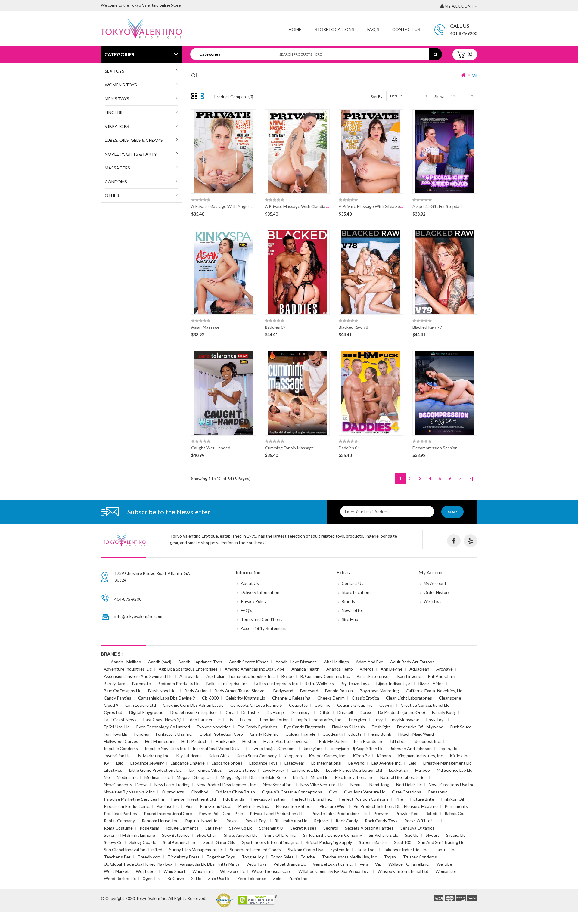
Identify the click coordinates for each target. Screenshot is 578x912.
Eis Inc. (246, 719)
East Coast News (120, 719)
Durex (365, 712)
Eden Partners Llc (204, 719)
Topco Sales (282, 856)
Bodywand (283, 690)
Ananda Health (305, 669)
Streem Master (373, 842)
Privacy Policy (253, 601)
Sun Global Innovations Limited (133, 849)
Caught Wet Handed (210, 447)
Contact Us (406, 29)
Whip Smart (174, 871)
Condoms (116, 181)
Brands (348, 601)
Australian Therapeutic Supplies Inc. (240, 676)
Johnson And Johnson (411, 748)
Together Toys (221, 856)
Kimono (384, 755)
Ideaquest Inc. (427, 741)
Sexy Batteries (176, 835)
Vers (363, 864)
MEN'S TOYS (117, 98)
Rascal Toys (256, 820)
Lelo (412, 762)
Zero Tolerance (251, 878)
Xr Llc (196, 878)
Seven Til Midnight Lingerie (129, 835)
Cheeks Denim (331, 697)
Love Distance (242, 770)
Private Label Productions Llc (277, 813)
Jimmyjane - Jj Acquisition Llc (356, 748)
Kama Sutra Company (256, 755)
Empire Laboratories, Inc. (319, 719)
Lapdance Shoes (227, 762)
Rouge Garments (182, 827)
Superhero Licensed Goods (255, 849)
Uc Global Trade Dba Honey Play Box (138, 864)
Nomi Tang (379, 784)
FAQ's (246, 610)
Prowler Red (406, 813)
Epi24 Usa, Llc (116, 726)
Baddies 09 (275, 327)
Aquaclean (419, 669)
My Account (435, 583)
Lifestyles (113, 770)
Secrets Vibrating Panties (369, 827)
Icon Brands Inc (368, 741)
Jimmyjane (313, 748)
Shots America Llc (240, 835)
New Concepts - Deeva (126, 784)
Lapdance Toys (263, 762)
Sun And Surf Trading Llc (441, 842)
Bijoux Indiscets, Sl (394, 683)
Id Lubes (398, 741)
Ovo (333, 791)
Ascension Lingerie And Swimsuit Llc (138, 676)
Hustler (249, 741)
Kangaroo (293, 755)
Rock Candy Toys (381, 820)
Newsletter (352, 610)
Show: (439, 96)
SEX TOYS (114, 70)
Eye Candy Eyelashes (257, 726)
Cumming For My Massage (289, 447)
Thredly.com (149, 856)
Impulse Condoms (121, 748)
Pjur (189, 806)
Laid (119, 762)
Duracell (345, 712)
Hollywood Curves (121, 741)
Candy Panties (117, 697)
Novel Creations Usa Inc (451, 784)
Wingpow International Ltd (403, 871)
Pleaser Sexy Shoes (294, 806)
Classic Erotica (365, 697)
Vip (378, 864)
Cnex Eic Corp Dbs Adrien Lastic (193, 705)
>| (471, 478)
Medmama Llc (157, 777)
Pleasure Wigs (332, 806)
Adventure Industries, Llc (128, 669)
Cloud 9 (111, 705)
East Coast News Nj (162, 719)
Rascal (232, 820)
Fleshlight (381, 726)
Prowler (381, 813)
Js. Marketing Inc (153, 755)
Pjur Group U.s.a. (215, 806)
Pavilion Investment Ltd (193, 799)
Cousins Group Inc (354, 705)
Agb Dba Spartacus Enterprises (188, 669)
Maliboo (422, 770)
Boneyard (309, 690)
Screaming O (271, 827)
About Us (250, 583)
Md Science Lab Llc (454, 770)
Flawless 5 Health (348, 726)
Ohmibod (199, 791)
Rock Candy (347, 820)
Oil (474, 75)
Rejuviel (321, 820)
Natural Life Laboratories (403, 777)
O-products (173, 791)
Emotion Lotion (274, 719)
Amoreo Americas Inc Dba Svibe (254, 669)
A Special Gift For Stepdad (437, 206)
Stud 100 (402, 842)
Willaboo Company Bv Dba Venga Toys (334, 871)
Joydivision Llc (117, 755)
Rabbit (431, 813)
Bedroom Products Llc (178, 683)
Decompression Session (435, 447)
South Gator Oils (219, 842)
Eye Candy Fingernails (304, 726)
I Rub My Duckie (331, 741)
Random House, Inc (160, 820)
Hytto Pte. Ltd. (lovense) (286, 741)
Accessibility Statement (263, 628)
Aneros (367, 669)
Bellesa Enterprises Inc (276, 683)
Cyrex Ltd (113, 712)
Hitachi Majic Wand (416, 734)
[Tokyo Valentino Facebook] (454, 540)
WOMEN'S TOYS (121, 84)
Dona (230, 712)
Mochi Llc (319, 777)
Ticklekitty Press (184, 856)
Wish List (432, 601)
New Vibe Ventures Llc (321, 784)
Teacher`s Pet (117, 856)
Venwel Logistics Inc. (333, 864)
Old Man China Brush (235, 791)
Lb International (326, 762)
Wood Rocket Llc (120, 878)
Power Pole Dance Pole (221, 813)
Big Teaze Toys (355, 683)
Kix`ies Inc (459, 755)
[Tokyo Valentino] (438, 898)
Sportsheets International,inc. (270, 842)
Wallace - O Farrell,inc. (408, 864)
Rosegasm (149, 827)
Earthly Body (444, 712)
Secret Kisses (303, 827)
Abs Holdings (336, 661)
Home (295, 29)
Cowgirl (386, 705)
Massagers (117, 167)
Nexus (356, 784)
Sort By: (377, 96)
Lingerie (114, 112)
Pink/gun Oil (452, 799)
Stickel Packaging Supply (329, 842)
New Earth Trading (172, 784)
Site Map (350, 619)
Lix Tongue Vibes (205, 770)
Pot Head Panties (120, 813)
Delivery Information (260, 592)
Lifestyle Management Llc (447, 762)
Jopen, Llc (448, 748)
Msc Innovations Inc (354, 777)
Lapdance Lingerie (188, 762)
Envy (378, 719)
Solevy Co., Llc (142, 842)
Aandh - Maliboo (126, 661)
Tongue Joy (253, 856)
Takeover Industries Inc (406, 849)
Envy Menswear (404, 719)
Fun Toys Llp (115, 734)
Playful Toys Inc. (253, 806)
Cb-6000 (210, 697)
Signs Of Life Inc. (280, 835)
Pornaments (456, 806)
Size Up (412, 835)
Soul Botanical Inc (179, 842)
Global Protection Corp (221, 734)
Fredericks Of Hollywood (420, 726)
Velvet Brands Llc (289, 864)
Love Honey (274, 770)
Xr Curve (175, 878)
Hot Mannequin (159, 741)
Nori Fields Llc (409, 784)
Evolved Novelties (214, 726)
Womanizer (445, 871)
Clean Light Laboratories (409, 697)
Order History (437, 592)
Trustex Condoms (420, 856)
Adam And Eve (369, 661)
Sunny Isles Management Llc (196, 849)
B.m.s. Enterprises (373, 676)
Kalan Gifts (218, 755)
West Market (116, 871)
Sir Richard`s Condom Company (332, 835)
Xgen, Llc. (151, 878)
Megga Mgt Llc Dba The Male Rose (253, 777)
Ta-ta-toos (366, 849)
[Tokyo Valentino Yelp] (470, 540)
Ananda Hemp (339, 669)
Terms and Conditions (261, 619)
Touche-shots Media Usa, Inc (349, 856)
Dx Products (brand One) (401, 712)
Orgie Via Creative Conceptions (292, 791)
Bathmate (141, 683)
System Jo (340, 849)
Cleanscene (450, 697)
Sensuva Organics (417, 827)
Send (452, 512)
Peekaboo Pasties (268, 799)
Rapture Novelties (202, 820)
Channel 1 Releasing (291, 697)
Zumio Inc (297, 878)
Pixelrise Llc (168, 806)
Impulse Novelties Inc (165, 748)
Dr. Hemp (275, 712)
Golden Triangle (300, 734)
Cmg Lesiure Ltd (140, 705)
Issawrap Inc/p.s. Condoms (271, 748)
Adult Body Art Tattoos (412, 661)
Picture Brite (422, 799)
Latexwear (294, 762)
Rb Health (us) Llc (291, 820)
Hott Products (195, 741)
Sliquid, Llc (455, 835)
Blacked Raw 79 (427, 327)
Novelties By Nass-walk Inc (129, 791)
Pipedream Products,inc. (127, 806)
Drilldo (325, 712)
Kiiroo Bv (361, 755)
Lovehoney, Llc (305, 770)
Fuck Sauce (460, 726)
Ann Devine (391, 669)
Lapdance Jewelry (147, 762)
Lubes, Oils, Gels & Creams (134, 140)
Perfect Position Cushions (364, 799)
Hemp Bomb (379, 734)
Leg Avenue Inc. (386, 762)
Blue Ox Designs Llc (122, 690)
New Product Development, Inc (226, 784)
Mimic (298, 777)
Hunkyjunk (225, 741)
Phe (399, 799)
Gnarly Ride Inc (264, 734)
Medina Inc (127, 777)
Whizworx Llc (232, 871)
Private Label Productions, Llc (339, 813)
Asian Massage (205, 327)
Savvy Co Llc (240, 827)
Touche (307, 856)
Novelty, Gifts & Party (131, 154)
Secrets (330, 827)
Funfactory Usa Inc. (174, 734)
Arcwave (444, 669)
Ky (106, 762)
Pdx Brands (233, 799)
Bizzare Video (431, 683)
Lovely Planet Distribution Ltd (354, 770)
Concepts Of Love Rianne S (256, 705)
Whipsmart (202, 871)
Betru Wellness (319, 683)
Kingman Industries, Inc (420, 755)
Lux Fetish (398, 770)
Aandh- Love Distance (296, 661)
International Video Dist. (216, 748)
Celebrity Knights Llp (245, 697)
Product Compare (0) (233, 96)
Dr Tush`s (250, 712)
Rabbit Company (119, 820)
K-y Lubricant (188, 755)
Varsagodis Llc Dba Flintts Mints (209, 864)
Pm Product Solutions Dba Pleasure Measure (395, 806)
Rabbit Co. (454, 813)
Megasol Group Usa (195, 777)
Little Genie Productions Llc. (155, 770)
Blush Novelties (163, 690)
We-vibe (444, 864)
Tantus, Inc (445, 849)
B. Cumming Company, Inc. (325, 676)
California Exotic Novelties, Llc (434, 690)
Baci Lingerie (409, 676)
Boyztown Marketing (379, 690)
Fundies (141, 734)
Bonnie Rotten (339, 690)
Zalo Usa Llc (219, 878)
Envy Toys (436, 719)
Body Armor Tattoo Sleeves (240, 690)
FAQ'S (373, 29)
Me (107, 777)
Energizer (358, 719)
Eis (230, 719)
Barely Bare (114, 683)
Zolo (277, 878)
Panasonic (437, 791)
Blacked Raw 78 (353, 327)
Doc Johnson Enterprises (194, 712)
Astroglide (189, 676)
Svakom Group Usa (305, 849)
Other (112, 195)
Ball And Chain (441, 676)
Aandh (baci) (159, 661)
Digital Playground (146, 712)
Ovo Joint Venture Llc (364, 791)
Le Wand (356, 762)
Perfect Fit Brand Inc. (312, 799)
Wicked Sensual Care (271, 871)
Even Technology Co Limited (163, 726)
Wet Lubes (146, 871)
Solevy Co (113, 842)
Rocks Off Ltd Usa (421, 820)
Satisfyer (213, 827)
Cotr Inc (322, 705)
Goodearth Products (342, 734)
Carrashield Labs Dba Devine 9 (166, 697)
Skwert (432, 835)
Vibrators (117, 126)
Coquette (298, 705)
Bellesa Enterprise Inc (226, 683)
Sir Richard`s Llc (383, 835)
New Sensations (278, 784)
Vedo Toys (256, 864)
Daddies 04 (349, 447)
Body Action (196, 690)
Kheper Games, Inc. (327, 755)
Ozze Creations (406, 791)
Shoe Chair (207, 835)
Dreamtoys (301, 712)
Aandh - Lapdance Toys (200, 661)
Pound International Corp (168, 813)
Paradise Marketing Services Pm (134, 799)
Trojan (390, 856)
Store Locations (334, 29)
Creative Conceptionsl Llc (425, 705)
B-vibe (287, 676)
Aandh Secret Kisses (249, 661)
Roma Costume (118, 827)
